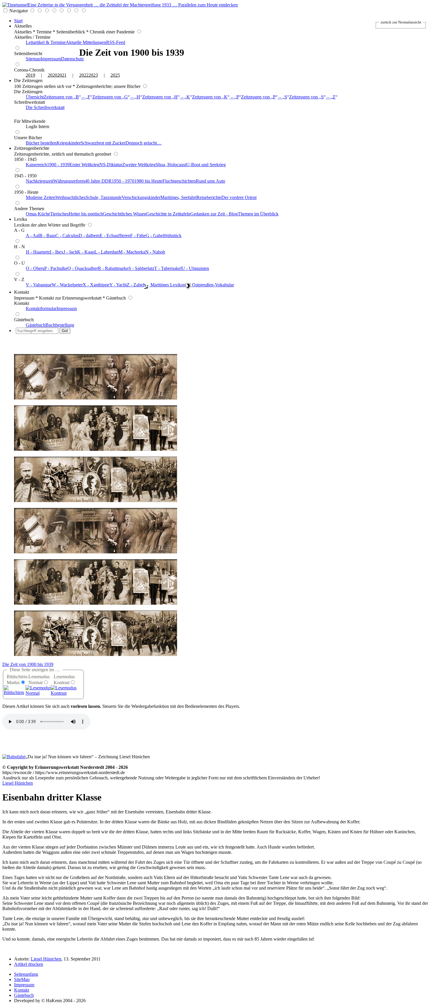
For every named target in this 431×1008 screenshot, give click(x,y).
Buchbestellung (59, 324)
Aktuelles (23, 25)
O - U (19, 263)
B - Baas (47, 235)
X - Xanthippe (96, 284)
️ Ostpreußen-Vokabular (212, 284)
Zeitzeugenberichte (31, 148)
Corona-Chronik (29, 69)
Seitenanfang (26, 974)
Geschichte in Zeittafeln (168, 213)
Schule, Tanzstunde (104, 197)
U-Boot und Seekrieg (206, 164)
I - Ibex (56, 251)
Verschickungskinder (141, 197)
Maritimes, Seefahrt (178, 197)
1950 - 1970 (123, 181)
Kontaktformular (41, 308)
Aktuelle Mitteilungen (86, 42)
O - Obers (35, 268)
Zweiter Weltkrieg (139, 164)
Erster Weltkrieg (84, 164)
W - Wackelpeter (67, 284)
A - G (19, 230)
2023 (93, 75)
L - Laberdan (106, 251)
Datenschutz (72, 58)
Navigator (18, 10)
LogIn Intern (37, 126)
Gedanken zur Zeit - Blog (214, 213)
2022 (84, 75)
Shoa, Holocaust (171, 164)
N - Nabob (155, 251)
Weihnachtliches (70, 197)
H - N (19, 246)
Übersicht (35, 96)
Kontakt (21, 292)
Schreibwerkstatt (29, 102)
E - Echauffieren (115, 235)
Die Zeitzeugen (28, 80)
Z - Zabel (135, 284)
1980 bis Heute (148, 181)
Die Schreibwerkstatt (45, 107)
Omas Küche (38, 213)
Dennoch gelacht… (143, 142)
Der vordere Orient (239, 197)
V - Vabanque (39, 284)
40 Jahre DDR (98, 181)
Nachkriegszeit (39, 181)
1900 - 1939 (58, 164)
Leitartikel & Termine (46, 42)
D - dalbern (89, 235)
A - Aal (32, 235)
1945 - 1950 (25, 175)
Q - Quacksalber (82, 268)
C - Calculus (67, 235)
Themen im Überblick (258, 213)
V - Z (19, 279)
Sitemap (33, 58)
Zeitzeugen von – (67, 96)
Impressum (51, 58)
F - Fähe (138, 235)
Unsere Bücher (28, 137)
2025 (115, 75)
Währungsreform (69, 181)
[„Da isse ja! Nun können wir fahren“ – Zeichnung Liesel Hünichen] (14, 756)
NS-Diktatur (110, 164)
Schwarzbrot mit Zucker (103, 142)
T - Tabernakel (167, 268)
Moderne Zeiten (40, 197)
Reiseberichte (208, 197)
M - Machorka (131, 251)
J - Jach (70, 251)
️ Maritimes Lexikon (167, 284)
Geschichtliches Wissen (124, 213)
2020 (52, 75)
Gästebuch (24, 319)
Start (18, 20)
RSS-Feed (115, 42)
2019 (30, 75)
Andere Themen (29, 208)
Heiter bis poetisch (86, 213)
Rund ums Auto (210, 181)
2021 (62, 75)
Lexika (20, 219)
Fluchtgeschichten (179, 181)
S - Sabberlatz (141, 268)
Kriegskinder (69, 142)
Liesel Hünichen (17, 783)
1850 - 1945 (25, 159)
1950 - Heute (26, 192)
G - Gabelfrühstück (163, 235)
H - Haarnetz (38, 251)
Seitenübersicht (28, 53)
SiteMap (22, 979)
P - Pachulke (55, 268)
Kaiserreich (36, 164)
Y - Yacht (118, 284)
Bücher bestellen (41, 142)
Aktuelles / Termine (32, 37)
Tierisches (59, 213)
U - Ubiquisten (195, 268)
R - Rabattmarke (113, 268)
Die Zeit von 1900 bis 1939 (27, 664)
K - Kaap (85, 251)
